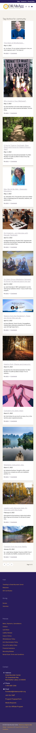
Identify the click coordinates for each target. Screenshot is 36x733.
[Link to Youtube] (31, 6)
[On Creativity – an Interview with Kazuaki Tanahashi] (18, 219)
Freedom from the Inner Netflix (15, 546)
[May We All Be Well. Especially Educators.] (18, 176)
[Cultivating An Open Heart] (18, 393)
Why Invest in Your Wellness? (15, 101)
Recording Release (8, 651)
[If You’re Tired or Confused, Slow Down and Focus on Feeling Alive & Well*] (18, 129)
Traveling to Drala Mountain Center (13, 584)
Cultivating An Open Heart (13, 411)
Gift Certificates (7, 590)
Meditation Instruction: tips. (14, 465)
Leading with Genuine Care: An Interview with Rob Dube (15, 509)
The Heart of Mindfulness (14, 43)
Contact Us (23, 1)
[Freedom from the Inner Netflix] (18, 534)
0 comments (14, 53)
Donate (5, 603)
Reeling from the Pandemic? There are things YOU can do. (17, 317)
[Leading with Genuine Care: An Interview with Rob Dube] (18, 493)
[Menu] (21, 6)
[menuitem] (18, 1)
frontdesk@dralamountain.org (15, 691)
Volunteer (6, 606)
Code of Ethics (7, 636)
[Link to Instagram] (29, 6)
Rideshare (6, 587)
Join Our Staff (10, 695)
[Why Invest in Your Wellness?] (18, 78)
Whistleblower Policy (9, 639)
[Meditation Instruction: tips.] (18, 444)
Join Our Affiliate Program (14, 706)
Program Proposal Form (13, 699)
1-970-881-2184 (10, 686)
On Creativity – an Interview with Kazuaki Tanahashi (16, 234)
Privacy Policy (31, 1)
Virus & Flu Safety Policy (10, 645)
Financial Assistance (9, 648)
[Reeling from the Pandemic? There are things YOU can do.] (18, 305)
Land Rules (6, 629)
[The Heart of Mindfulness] (18, 30)
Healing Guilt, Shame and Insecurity (17, 364)
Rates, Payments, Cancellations (12, 623)
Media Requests (10, 703)
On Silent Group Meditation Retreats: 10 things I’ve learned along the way (17, 280)
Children (5, 626)
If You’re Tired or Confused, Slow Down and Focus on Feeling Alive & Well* (17, 147)
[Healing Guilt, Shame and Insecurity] (18, 348)
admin (7, 53)
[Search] (16, 6)
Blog (18, 1)
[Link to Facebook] (26, 6)
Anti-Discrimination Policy (10, 642)
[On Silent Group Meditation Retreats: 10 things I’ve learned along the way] (18, 263)
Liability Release (7, 633)
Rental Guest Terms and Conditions (13, 654)
